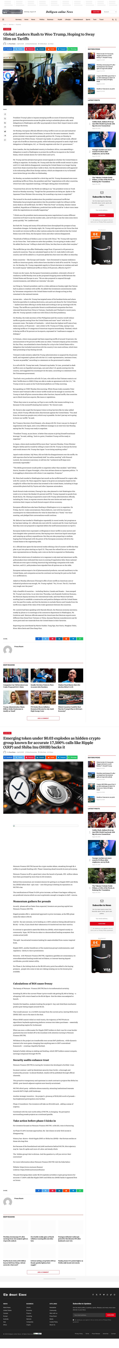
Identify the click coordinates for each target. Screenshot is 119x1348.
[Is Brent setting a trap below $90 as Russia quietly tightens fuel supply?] (43, 1251)
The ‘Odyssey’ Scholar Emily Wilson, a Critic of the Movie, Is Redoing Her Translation (103, 180)
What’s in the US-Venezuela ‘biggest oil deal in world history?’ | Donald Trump (105, 55)
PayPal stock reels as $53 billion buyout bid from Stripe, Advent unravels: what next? (14, 1263)
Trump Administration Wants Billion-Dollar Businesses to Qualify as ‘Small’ (14, 709)
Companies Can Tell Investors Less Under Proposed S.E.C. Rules (15, 686)
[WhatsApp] (5, 140)
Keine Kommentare (32, 43)
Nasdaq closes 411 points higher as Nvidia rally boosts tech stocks (70, 1262)
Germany (18, 19)
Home (26, 19)
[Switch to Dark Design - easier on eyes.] (116, 19)
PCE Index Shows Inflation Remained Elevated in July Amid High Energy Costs (42, 709)
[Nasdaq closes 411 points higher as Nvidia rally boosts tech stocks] (70, 1251)
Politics (42, 19)
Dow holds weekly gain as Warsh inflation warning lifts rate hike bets (42, 1239)
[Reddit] (5, 131)
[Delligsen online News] (59, 11)
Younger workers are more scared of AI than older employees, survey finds (101, 152)
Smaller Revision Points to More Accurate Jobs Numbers (42, 686)
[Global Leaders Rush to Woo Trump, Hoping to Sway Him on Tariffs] (43, 79)
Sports (88, 19)
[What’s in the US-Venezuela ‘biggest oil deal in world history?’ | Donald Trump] (91, 56)
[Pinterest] (5, 127)
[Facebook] (5, 114)
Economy (7, 29)
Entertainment (78, 19)
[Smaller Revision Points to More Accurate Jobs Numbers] (43, 675)
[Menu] (3, 19)
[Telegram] (5, 135)
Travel (101, 19)
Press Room (12, 43)
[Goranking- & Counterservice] (37, 1334)
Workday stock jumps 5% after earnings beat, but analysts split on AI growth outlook (106, 66)
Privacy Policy (103, 222)
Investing (7, 733)
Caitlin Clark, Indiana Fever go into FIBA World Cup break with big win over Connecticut (103, 124)
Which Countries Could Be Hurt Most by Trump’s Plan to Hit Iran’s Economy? (70, 709)
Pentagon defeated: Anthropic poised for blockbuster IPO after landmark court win (69, 1239)
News (33, 19)
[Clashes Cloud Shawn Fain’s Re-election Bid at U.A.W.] (70, 675)
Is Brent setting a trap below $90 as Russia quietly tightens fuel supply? (43, 1263)
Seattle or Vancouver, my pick (106, 89)
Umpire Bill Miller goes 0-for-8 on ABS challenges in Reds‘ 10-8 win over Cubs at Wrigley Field (106, 78)
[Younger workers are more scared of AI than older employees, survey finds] (102, 139)
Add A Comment (43, 718)
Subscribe (96, 12)
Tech (94, 19)
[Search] (113, 19)
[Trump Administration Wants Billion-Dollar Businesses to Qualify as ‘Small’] (15, 697)
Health (60, 19)
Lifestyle (68, 19)
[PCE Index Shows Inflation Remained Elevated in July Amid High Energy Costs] (43, 697)
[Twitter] (5, 118)
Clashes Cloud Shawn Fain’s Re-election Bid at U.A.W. (69, 686)
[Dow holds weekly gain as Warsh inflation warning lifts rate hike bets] (43, 1227)
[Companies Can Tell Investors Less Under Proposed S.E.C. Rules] (15, 675)
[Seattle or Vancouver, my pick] (91, 91)
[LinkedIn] (5, 123)
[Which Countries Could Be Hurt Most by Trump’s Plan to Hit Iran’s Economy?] (70, 697)
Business (50, 19)
